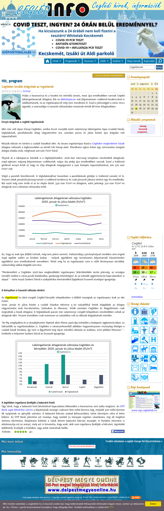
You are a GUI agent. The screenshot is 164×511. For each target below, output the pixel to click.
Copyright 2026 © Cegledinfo (63, 497)
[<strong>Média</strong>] (135, 358)
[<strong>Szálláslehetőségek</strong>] (153, 368)
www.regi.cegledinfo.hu (144, 410)
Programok (71, 61)
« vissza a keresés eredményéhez (109, 75)
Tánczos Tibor (87, 497)
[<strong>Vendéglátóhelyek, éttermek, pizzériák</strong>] (144, 377)
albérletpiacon (68, 99)
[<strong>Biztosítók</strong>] (144, 321)
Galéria (116, 61)
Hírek (55, 61)
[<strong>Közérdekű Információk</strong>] (135, 311)
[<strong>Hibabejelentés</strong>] (153, 330)
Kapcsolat (149, 61)
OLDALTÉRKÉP (112, 497)
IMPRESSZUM (124, 497)
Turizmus (88, 61)
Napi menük (133, 61)
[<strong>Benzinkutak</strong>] (135, 321)
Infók (103, 61)
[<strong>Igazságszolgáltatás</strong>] (144, 340)
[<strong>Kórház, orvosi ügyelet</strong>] (153, 340)
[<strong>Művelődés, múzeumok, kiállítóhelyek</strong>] (153, 349)
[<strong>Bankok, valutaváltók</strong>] (144, 311)
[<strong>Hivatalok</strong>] (135, 340)
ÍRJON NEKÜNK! (100, 497)
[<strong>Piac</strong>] (153, 358)
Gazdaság (26, 91)
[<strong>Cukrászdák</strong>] (153, 321)
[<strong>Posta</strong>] (135, 368)
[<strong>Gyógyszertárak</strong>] (144, 330)
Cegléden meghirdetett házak (108, 143)
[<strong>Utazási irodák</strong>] (135, 377)
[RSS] (136, 497)
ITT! (112, 507)
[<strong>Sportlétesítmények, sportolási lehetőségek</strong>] (144, 368)
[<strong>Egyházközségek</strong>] (135, 330)
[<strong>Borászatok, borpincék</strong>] (153, 311)
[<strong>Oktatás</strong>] (144, 358)
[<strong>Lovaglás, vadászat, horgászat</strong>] (144, 349)
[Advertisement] (144, 186)
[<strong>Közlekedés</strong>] (135, 349)
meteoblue (137, 296)
